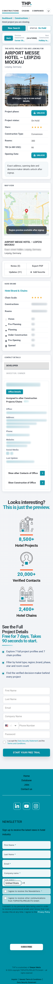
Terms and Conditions (16, 743)
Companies (38, 11)
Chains (25, 11)
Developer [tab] (12, 365)
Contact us (26, 789)
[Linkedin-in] (17, 806)
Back (8, 38)
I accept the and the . (26, 742)
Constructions (10, 11)
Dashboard (7, 18)
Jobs (26, 784)
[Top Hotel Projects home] (27, 4)
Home (26, 776)
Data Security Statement (28, 741)
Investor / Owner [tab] (15, 373)
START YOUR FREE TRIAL (26, 752)
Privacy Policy (44, 912)
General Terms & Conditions (30, 979)
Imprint (14, 979)
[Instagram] (35, 806)
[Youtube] (26, 806)
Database (26, 780)
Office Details (14, 392)
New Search (14, 28)
